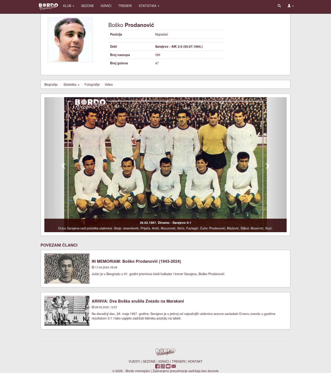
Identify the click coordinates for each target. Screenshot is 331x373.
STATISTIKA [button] (148, 5)
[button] (290, 5)
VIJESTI (134, 361)
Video (109, 84)
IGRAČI (106, 5)
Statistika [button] (70, 84)
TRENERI (125, 5)
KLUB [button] (67, 5)
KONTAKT (195, 361)
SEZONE (87, 5)
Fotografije (92, 84)
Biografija (51, 84)
